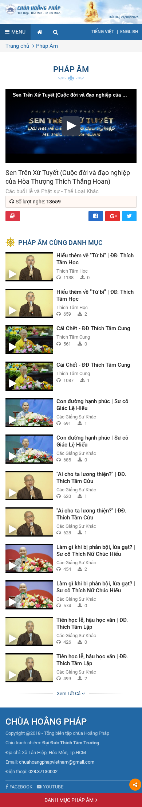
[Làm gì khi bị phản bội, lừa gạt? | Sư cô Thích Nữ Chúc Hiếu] (71, 558)
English (129, 31)
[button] (55, 32)
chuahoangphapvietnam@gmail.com (56, 762)
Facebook (95, 216)
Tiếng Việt (102, 31)
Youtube (53, 787)
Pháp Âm (47, 46)
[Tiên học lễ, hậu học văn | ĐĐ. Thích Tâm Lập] (71, 631)
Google (112, 216)
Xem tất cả (69, 693)
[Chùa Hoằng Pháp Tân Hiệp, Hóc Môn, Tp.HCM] (71, 9)
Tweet (129, 216)
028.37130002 (43, 771)
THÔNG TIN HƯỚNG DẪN (12, 216)
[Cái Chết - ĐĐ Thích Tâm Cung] (71, 339)
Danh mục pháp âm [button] (69, 800)
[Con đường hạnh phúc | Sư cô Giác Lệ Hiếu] (71, 412)
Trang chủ (17, 46)
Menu (18, 32)
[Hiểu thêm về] (71, 266)
